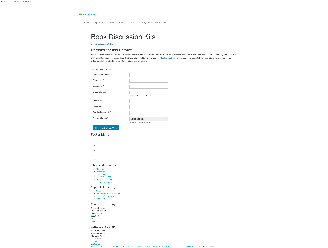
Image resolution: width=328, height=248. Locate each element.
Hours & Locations (104, 182)
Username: (98, 100)
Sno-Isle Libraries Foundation (108, 193)
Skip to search (25, 1)
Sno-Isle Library (140, 61)
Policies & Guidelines (104, 179)
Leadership (100, 171)
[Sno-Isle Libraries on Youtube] (98, 150)
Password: (98, 106)
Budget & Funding (103, 176)
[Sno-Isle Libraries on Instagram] (98, 145)
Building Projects (103, 174)
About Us (100, 169)
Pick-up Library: (100, 118)
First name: (98, 80)
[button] (203, 5)
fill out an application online (171, 57)
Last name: (98, 86)
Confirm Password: (102, 112)
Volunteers (100, 199)
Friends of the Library (105, 196)
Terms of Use (106, 246)
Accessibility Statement (174, 246)
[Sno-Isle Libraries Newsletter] (98, 160)
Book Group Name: (101, 74)
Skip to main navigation (9, 1)
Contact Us (95, 244)
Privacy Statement (138, 246)
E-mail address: (100, 92)
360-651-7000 (96, 218)
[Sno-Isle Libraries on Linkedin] (98, 155)
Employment (101, 191)
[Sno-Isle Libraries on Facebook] (98, 141)
